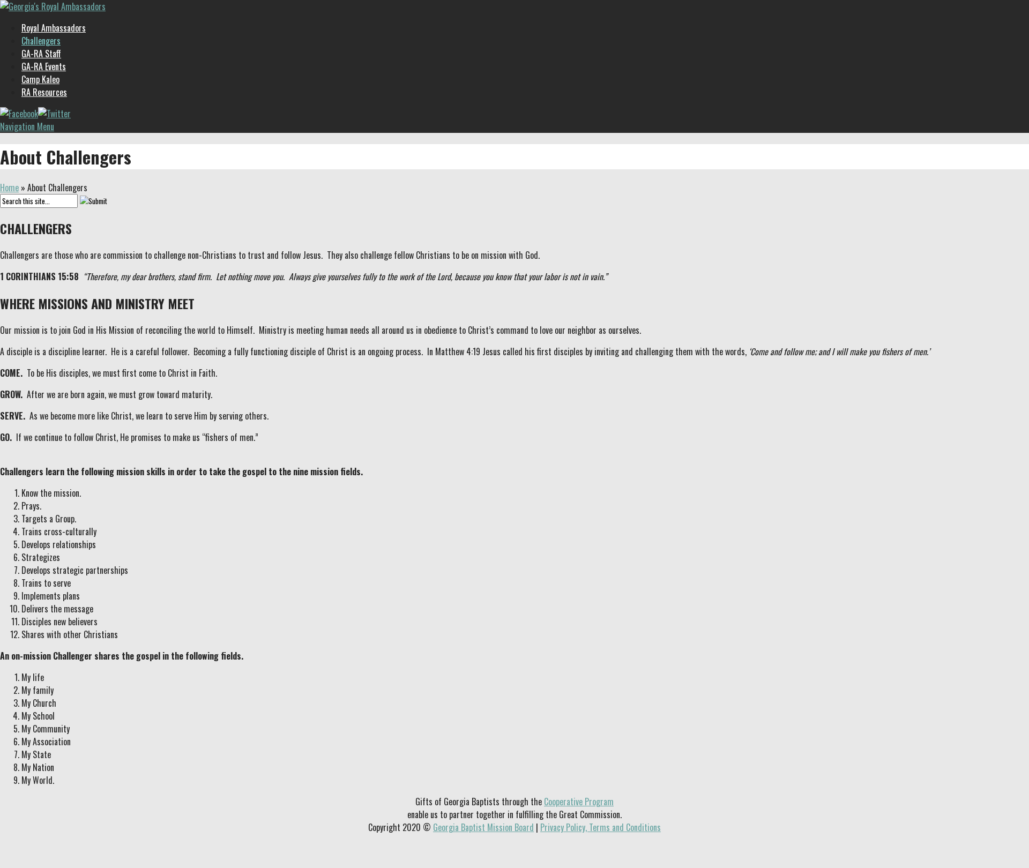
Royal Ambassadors (53, 27)
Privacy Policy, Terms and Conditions (600, 827)
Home (9, 187)
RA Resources (44, 92)
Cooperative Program (579, 801)
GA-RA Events (43, 66)
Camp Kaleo (40, 79)
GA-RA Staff (41, 53)
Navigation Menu (27, 126)
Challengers (41, 40)
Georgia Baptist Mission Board (483, 827)
